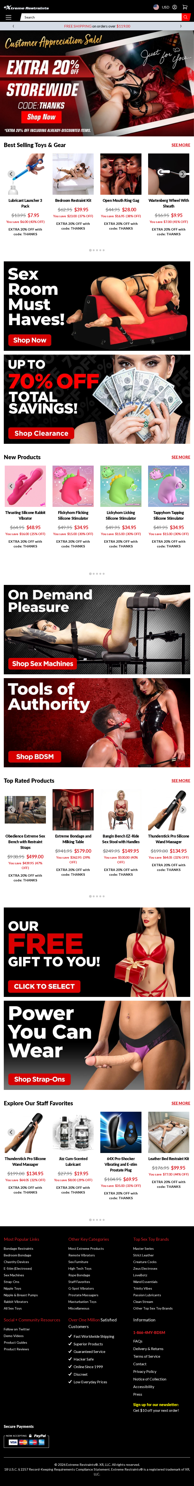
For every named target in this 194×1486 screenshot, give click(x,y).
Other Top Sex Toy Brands (153, 1308)
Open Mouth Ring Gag (121, 200)
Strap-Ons (11, 1282)
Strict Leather (143, 1255)
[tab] (90, 250)
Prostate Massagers (83, 1295)
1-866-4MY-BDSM (149, 1332)
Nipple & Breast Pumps (21, 1295)
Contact (139, 1363)
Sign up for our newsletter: (156, 1404)
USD (157, 7)
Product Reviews (16, 1349)
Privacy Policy (144, 1371)
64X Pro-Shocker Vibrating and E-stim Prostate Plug (121, 1164)
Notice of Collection (149, 1379)
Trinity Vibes (142, 1288)
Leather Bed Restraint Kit (168, 1158)
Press (137, 1394)
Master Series (143, 1248)
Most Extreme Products (86, 1248)
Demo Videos (14, 1336)
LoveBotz (140, 1275)
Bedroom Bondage (17, 1255)
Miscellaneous (78, 1308)
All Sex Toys (13, 1308)
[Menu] (8, 17)
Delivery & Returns (148, 1348)
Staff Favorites (79, 1282)
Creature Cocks (145, 1262)
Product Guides (15, 1342)
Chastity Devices (16, 1262)
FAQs (137, 1341)
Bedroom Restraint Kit (73, 200)
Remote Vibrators (81, 1255)
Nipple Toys (12, 1288)
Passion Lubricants (147, 1295)
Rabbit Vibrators (16, 1302)
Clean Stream (143, 1302)
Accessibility (143, 1386)
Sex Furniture (78, 1262)
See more (181, 145)
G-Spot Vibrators (81, 1288)
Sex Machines (14, 1275)
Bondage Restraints (18, 1248)
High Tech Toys (80, 1268)
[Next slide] (182, 174)
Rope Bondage (79, 1275)
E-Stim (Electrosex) (18, 1268)
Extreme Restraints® (127, 1469)
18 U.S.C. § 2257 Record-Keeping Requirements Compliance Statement (57, 1469)
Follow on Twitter (17, 1329)
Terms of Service (146, 1356)
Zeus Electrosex (145, 1268)
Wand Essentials (145, 1282)
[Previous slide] (11, 174)
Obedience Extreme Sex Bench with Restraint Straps (25, 842)
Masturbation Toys (82, 1302)
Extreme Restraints (80, 1465)
